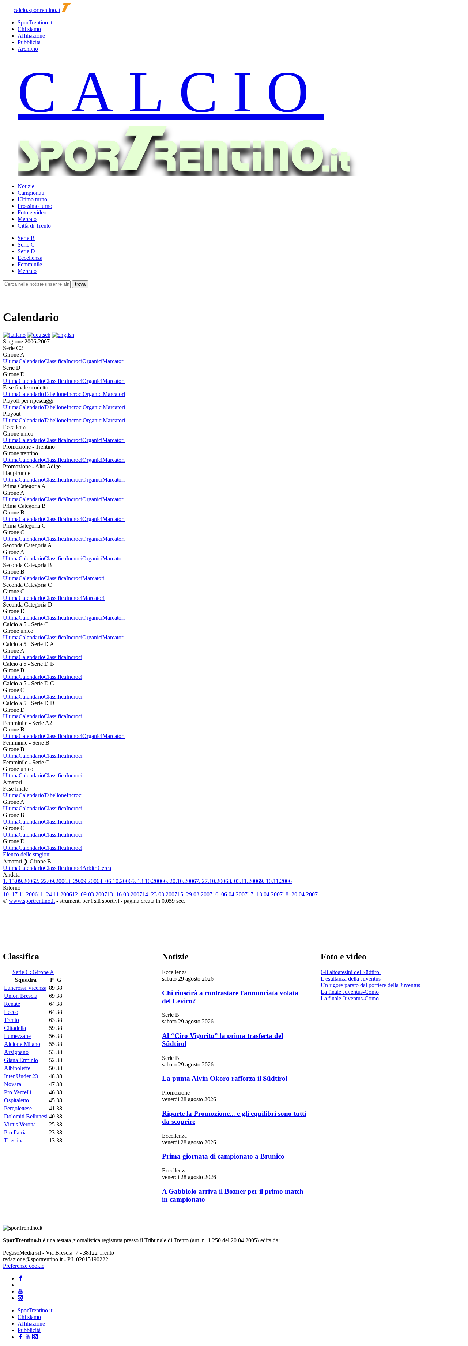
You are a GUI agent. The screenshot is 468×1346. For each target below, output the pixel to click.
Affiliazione (31, 36)
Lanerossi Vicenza (25, 988)
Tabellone (55, 394)
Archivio (28, 49)
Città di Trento (34, 226)
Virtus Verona (20, 1124)
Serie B (26, 238)
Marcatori (113, 361)
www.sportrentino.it (32, 901)
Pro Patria (15, 1132)
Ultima (11, 361)
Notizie (26, 186)
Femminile (30, 264)
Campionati (31, 193)
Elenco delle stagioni (27, 854)
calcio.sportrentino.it (37, 10)
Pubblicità (29, 42)
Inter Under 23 (21, 1076)
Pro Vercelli (17, 1092)
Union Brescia (20, 996)
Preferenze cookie (23, 1266)
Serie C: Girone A (33, 972)
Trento (11, 1020)
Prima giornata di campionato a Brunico (223, 1156)
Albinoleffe (17, 1068)
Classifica (55, 361)
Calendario (31, 361)
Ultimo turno (32, 199)
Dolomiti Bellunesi (26, 1116)
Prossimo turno (35, 206)
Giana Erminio (21, 1060)
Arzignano (16, 1052)
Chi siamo (29, 29)
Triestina (14, 1140)
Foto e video (32, 212)
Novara (12, 1084)
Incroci (74, 361)
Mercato (27, 219)
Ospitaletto (16, 1100)
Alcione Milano (22, 1044)
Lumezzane (17, 1036)
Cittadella (15, 1028)
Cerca (104, 868)
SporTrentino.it (35, 22)
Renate (12, 1004)
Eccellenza (30, 258)
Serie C (26, 245)
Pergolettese (18, 1108)
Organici (92, 361)
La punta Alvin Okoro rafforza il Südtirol (224, 1078)
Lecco (11, 1012)
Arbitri (90, 868)
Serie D (26, 251)
